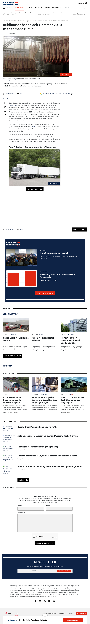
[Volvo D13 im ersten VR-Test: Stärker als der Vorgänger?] (74, 384)
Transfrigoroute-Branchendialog (55, 253)
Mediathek (38, 8)
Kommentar (20, 512)
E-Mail (19, 505)
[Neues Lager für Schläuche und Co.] (16, 325)
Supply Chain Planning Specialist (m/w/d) (37, 427)
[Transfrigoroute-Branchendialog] (21, 257)
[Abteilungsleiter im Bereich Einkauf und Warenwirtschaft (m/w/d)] (9, 438)
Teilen (21, 94)
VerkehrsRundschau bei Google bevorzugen (56, 94)
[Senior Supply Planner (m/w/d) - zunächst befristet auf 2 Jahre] (9, 458)
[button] (45, 615)
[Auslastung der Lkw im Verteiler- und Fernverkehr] (21, 278)
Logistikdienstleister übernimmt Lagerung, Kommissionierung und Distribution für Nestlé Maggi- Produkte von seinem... (73, 348)
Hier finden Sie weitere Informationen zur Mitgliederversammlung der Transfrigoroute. (58, 257)
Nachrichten (19, 8)
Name (48, 505)
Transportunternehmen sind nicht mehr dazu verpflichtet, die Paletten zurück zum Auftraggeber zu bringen (44, 348)
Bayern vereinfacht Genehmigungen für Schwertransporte (12, 400)
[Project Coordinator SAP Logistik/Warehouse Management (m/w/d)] (9, 470)
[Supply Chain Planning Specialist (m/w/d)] (9, 428)
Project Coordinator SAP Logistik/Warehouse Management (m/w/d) (49, 466)
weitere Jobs (23, 480)
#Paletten (11, 314)
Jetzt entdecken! (73, 620)
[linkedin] (49, 600)
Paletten (33, 126)
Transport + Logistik (24, 21)
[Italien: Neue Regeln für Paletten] (45, 325)
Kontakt (62, 613)
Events (47, 8)
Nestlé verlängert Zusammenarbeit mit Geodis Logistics (71, 340)
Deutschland (13, 105)
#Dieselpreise (43, 394)
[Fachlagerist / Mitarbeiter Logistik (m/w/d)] (9, 448)
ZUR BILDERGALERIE (34, 189)
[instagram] (45, 600)
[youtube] (40, 600)
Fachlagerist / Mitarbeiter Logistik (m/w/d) (37, 447)
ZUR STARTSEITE (79, 229)
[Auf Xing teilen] (5, 115)
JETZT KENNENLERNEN (45, 293)
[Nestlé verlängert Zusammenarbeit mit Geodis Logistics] (74, 325)
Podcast (55, 8)
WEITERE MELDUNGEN (12, 356)
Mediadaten (51, 613)
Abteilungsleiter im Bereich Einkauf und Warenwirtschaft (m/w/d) (48, 436)
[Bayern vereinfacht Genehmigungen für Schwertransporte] (16, 384)
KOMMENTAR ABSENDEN (45, 543)
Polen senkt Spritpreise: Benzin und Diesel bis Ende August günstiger (44, 400)
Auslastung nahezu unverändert (48, 280)
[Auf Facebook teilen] (4, 103)
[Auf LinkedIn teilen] (5, 111)
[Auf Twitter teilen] (5, 107)
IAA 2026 (29, 8)
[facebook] (35, 600)
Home (5, 21)
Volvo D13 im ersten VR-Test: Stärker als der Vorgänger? (72, 400)
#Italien (41, 334)
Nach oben (82, 605)
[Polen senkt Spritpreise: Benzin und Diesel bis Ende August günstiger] (45, 384)
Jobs (71, 613)
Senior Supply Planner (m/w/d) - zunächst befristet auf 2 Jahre (47, 456)
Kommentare (10, 94)
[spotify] (54, 600)
